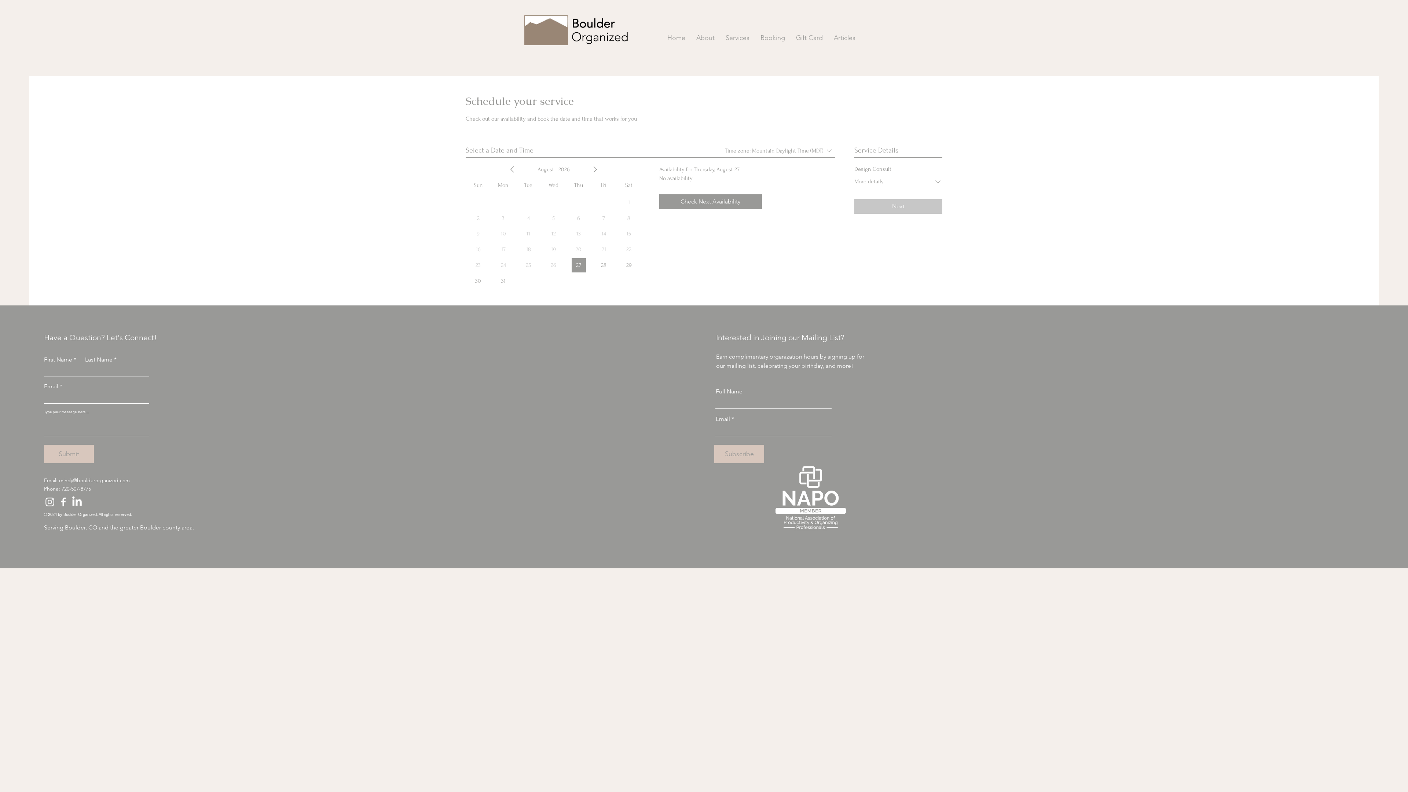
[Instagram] (50, 502)
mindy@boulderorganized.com (94, 480)
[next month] (595, 169)
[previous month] (512, 169)
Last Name (99, 360)
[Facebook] (63, 502)
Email (51, 386)
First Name (58, 360)
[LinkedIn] (77, 502)
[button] (737, 38)
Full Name (729, 392)
